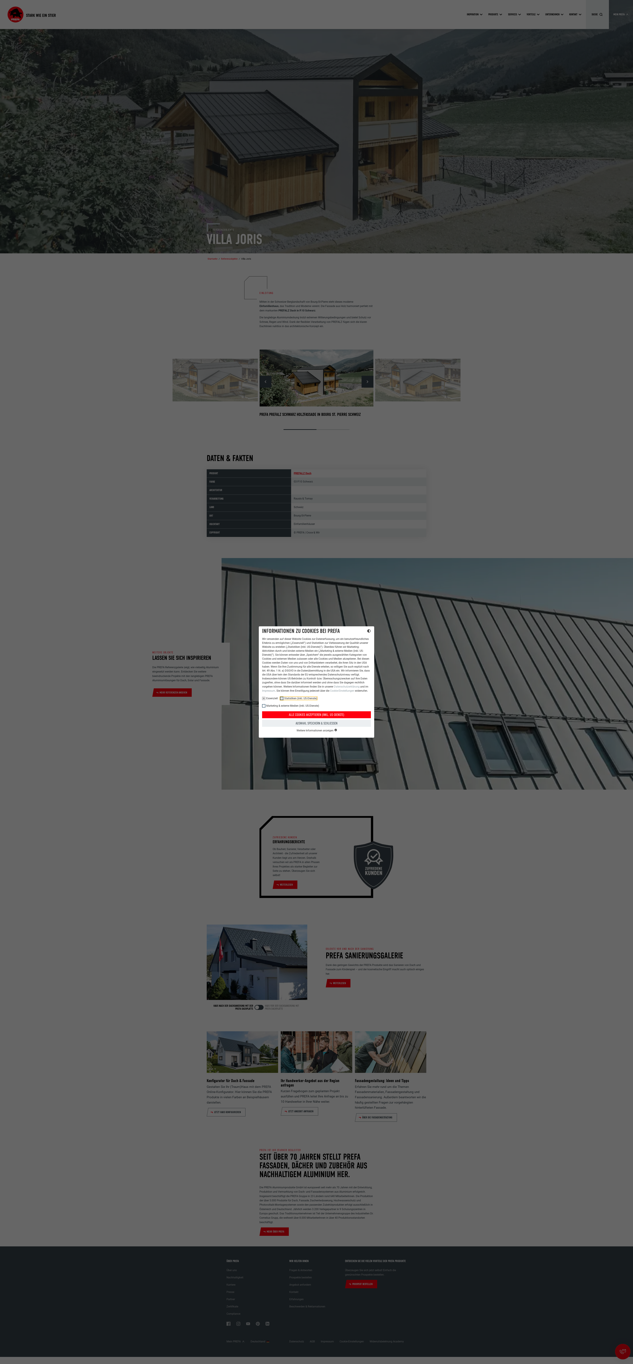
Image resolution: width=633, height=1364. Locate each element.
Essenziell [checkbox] (272, 698)
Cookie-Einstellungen (342, 690)
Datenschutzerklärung (347, 686)
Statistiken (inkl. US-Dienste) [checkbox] (300, 698)
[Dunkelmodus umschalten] (369, 631)
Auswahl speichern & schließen (316, 723)
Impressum (268, 690)
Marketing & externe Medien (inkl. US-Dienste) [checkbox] (292, 705)
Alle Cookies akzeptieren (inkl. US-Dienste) (316, 715)
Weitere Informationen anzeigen (315, 730)
